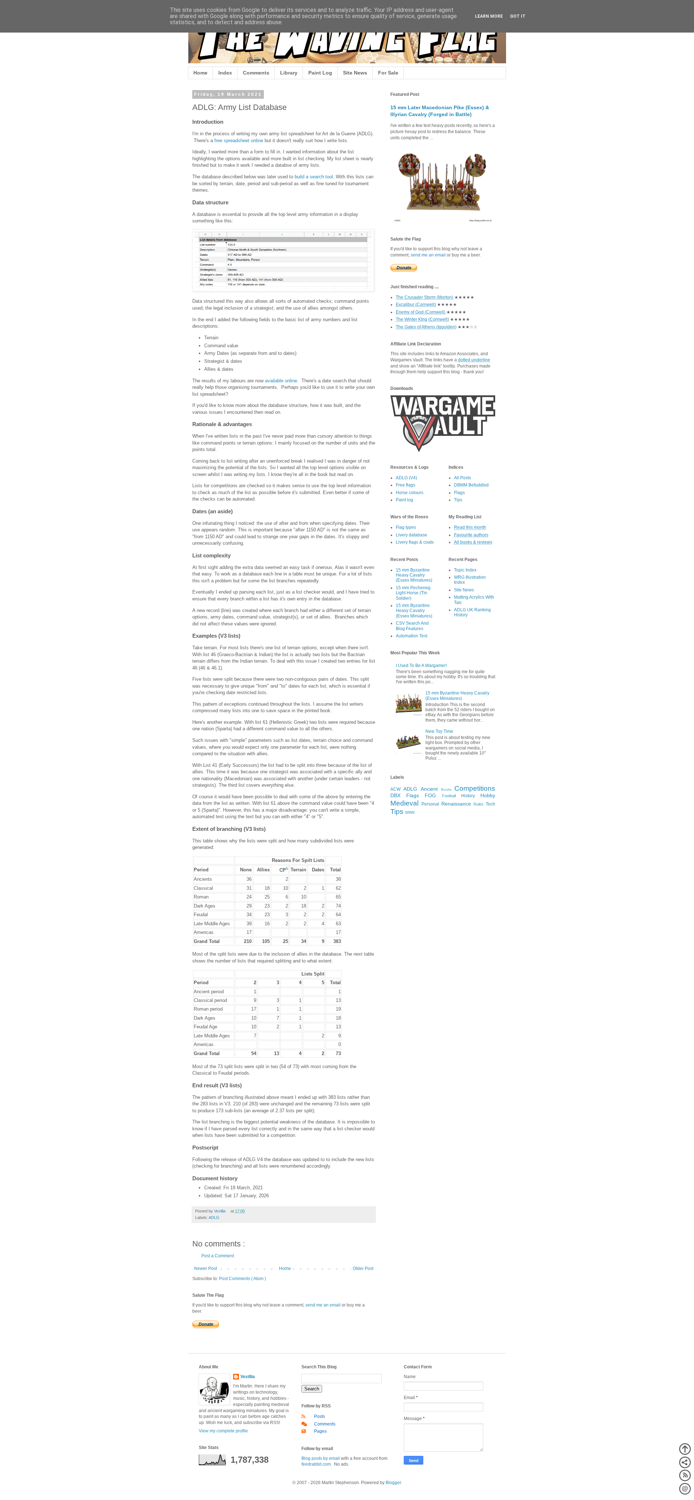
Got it (518, 16)
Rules (479, 804)
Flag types (406, 527)
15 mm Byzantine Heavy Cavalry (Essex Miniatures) (414, 575)
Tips (458, 499)
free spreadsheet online (238, 140)
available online (281, 380)
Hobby (487, 795)
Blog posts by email (320, 1458)
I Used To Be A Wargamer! (421, 665)
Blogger (393, 1482)
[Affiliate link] (442, 450)
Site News (355, 73)
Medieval (404, 803)
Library (288, 73)
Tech (490, 804)
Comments (256, 73)
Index (225, 73)
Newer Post (205, 1268)
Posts (319, 1416)
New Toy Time (439, 731)
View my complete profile (223, 1430)
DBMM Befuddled (471, 485)
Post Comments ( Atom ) (242, 1278)
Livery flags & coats (415, 542)
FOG (430, 795)
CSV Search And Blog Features (412, 626)
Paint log (404, 499)
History (468, 795)
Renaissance (456, 804)
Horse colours (409, 492)
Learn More (489, 16)
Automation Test (411, 635)
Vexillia (247, 1376)
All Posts (462, 477)
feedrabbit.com (316, 1464)
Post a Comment (217, 1255)
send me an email (322, 1305)
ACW (395, 789)
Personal (430, 804)
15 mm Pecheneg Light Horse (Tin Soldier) (413, 593)
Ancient (429, 789)
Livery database (411, 534)
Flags (459, 492)
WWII (410, 812)
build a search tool (314, 176)
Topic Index (465, 570)
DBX (395, 795)
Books (446, 789)
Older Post (363, 1268)
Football (449, 796)
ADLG (214, 1217)
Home (200, 73)
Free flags (405, 485)
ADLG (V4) (406, 477)
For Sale (388, 73)
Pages (320, 1431)
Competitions (474, 788)
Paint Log (320, 73)
